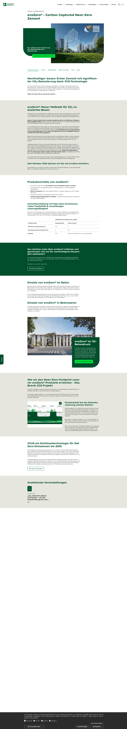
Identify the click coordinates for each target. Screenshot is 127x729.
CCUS (72, 70)
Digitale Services (80, 4)
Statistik (45, 721)
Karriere (114, 4)
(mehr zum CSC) (70, 296)
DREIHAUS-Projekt (45, 169)
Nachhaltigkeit (92, 4)
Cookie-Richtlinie (33, 718)
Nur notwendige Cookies (34, 726)
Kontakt (1, 359)
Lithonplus (55, 169)
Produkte (59, 4)
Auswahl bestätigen (82, 726)
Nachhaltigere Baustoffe (38, 11)
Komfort (37, 721)
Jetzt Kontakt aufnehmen (35, 268)
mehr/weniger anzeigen (96, 723)
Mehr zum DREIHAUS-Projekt (83, 361)
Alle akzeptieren (97, 726)
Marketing (53, 721)
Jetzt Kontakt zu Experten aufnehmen (44, 56)
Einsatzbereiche (52, 70)
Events (78, 70)
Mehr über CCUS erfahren (35, 468)
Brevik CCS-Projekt (64, 70)
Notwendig (29, 721)
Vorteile (43, 70)
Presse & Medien (103, 4)
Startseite (29, 11)
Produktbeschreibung (32, 70)
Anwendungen (69, 4)
